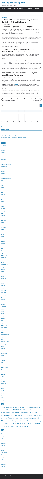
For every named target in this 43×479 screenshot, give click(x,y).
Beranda (3, 8)
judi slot (18, 412)
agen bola (4, 407)
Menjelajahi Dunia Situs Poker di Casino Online (9, 135)
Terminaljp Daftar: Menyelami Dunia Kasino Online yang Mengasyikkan (13, 137)
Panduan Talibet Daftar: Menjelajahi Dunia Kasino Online (11, 139)
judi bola (38, 409)
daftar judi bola (9, 409)
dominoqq (34, 409)
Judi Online (9, 8)
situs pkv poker (3, 423)
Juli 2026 (2, 434)
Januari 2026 (3, 445)
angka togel (28, 407)
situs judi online (27, 421)
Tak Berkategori (4, 17)
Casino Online (22, 8)
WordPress (8, 477)
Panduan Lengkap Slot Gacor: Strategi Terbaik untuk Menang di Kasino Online (11, 99)
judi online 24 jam (10, 412)
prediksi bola (7, 421)
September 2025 (4, 452)
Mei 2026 (2, 438)
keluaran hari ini (34, 415)
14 (25, 117)
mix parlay (21, 418)
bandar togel (38, 407)
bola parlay (3, 409)
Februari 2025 (3, 464)
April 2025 (2, 461)
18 (7, 119)
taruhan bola (13, 426)
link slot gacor (8, 418)
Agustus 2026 (3, 433)
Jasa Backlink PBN (10, 11)
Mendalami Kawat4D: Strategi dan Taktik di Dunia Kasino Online (32, 99)
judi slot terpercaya (13, 415)
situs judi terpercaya (36, 421)
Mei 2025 (2, 459)
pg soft (26, 418)
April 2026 (2, 440)
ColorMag (2, 477)
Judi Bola (3, 11)
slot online (6, 426)
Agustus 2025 (3, 454)
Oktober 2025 (3, 450)
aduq (1, 407)
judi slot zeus (21, 415)
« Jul (1, 126)
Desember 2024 (3, 468)
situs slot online (10, 423)
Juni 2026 (2, 436)
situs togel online (20, 423)
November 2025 (3, 448)
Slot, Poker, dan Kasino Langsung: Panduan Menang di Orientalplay (13, 133)
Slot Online (15, 8)
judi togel (27, 415)
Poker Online (29, 8)
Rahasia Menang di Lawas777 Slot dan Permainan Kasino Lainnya (12, 132)
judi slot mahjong (32, 412)
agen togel (22, 407)
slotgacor (16, 84)
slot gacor (28, 423)
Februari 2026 (3, 443)
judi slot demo (24, 412)
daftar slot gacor (27, 409)
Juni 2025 (2, 457)
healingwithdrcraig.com (13, 2)
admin (10, 24)
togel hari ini (19, 426)
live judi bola (16, 418)
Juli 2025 (2, 455)
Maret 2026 (3, 441)
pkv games (30, 418)
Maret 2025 (3, 462)
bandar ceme (33, 407)
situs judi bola (20, 421)
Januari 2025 (3, 466)
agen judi (9, 407)
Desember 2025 (3, 447)
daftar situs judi (17, 409)
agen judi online (16, 407)
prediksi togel (13, 421)
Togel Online (36, 8)
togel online (25, 426)
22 (31, 119)
